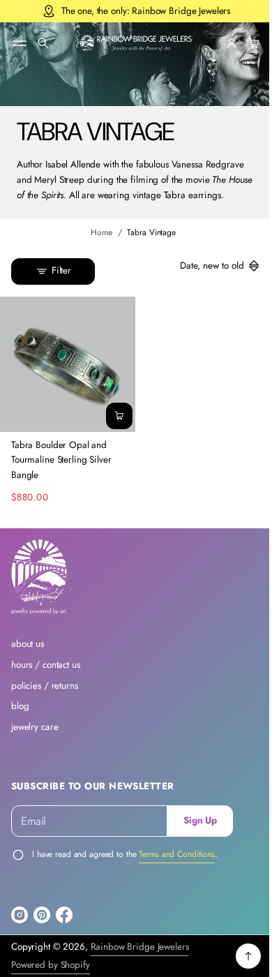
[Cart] (241, 43)
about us (27, 653)
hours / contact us (45, 674)
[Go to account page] (221, 43)
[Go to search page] (43, 43)
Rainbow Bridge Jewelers (140, 956)
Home (96, 247)
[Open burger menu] (19, 43)
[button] (43, 43)
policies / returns (44, 694)
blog (20, 715)
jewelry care (34, 736)
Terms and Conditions (177, 864)
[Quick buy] (114, 425)
